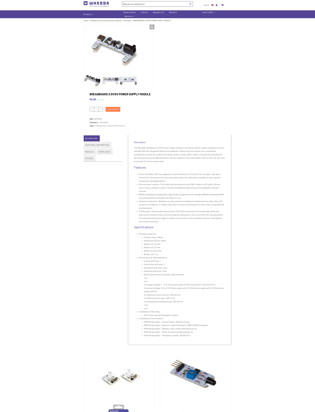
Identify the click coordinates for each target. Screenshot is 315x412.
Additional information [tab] (97, 145)
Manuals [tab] (89, 151)
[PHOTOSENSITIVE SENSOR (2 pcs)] (195, 374)
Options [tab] (89, 158)
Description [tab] (91, 138)
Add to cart (113, 109)
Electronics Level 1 (117, 125)
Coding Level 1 (101, 125)
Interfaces (103, 122)
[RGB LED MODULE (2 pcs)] (119, 374)
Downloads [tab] (104, 151)
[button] (152, 26)
